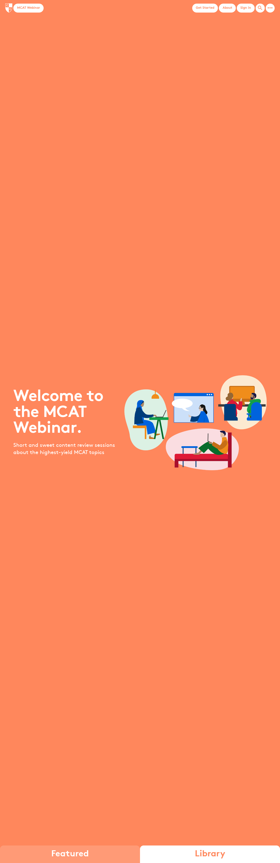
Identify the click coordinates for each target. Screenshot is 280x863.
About (227, 8)
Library (210, 854)
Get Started (205, 8)
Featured (70, 854)
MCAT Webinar (28, 8)
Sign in (245, 8)
